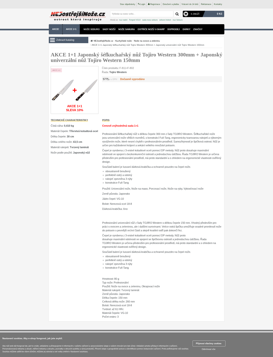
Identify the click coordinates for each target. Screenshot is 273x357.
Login (142, 4)
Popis (105, 120)
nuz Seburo (178, 20)
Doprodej (173, 29)
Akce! (55, 29)
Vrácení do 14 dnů (190, 4)
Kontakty (218, 4)
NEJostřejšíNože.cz (103, 41)
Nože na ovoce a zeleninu (147, 41)
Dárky (186, 29)
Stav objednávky (127, 4)
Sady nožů (109, 29)
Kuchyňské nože (123, 41)
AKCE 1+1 (71, 29)
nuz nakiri (123, 20)
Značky (197, 29)
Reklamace (206, 4)
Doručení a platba (171, 4)
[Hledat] (177, 14)
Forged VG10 (135, 20)
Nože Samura (126, 29)
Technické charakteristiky (69, 120)
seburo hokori (165, 20)
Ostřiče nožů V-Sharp (151, 29)
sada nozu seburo (150, 20)
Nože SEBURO (92, 29)
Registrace (155, 4)
